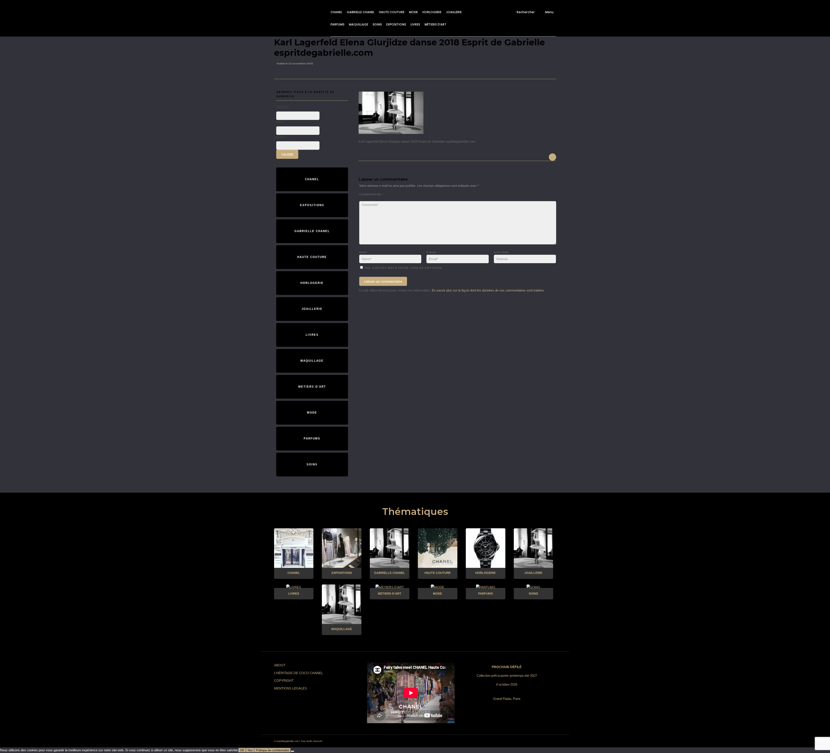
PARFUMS (337, 24)
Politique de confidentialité (272, 750)
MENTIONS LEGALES (290, 688)
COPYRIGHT (284, 680)
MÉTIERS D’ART (435, 24)
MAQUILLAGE (358, 24)
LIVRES (415, 24)
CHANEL (336, 12)
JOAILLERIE (454, 12)
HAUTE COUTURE (391, 12)
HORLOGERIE (431, 12)
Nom (364, 252)
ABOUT (279, 665)
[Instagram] (512, 741)
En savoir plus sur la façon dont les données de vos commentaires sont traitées (488, 290)
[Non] (292, 751)
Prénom (282, 107)
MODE (413, 12)
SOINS (377, 24)
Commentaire (371, 194)
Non (250, 750)
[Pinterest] (520, 741)
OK (242, 750)
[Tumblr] (528, 741)
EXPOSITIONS (396, 24)
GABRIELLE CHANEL (360, 12)
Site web (501, 252)
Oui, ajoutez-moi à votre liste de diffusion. (403, 268)
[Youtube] (535, 741)
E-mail (433, 252)
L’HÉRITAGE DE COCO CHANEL (298, 673)
